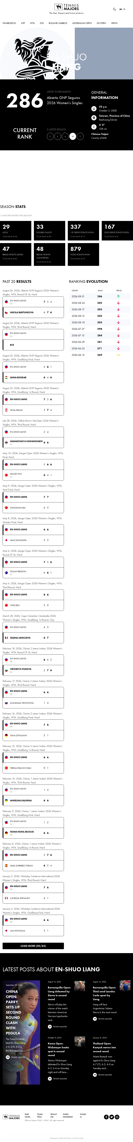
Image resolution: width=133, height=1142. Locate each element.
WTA (32, 23)
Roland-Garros (58, 23)
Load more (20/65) (33, 946)
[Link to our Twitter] (111, 1117)
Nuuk (81, 1138)
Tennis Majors (66, 7)
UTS (42, 23)
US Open (101, 23)
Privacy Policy (40, 1115)
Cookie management (68, 1115)
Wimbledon (9, 23)
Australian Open (82, 23)
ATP (23, 23)
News (114, 23)
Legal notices (27, 1115)
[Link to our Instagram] (117, 1117)
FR (124, 9)
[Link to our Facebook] (106, 1117)
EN (121, 9)
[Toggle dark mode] (114, 9)
